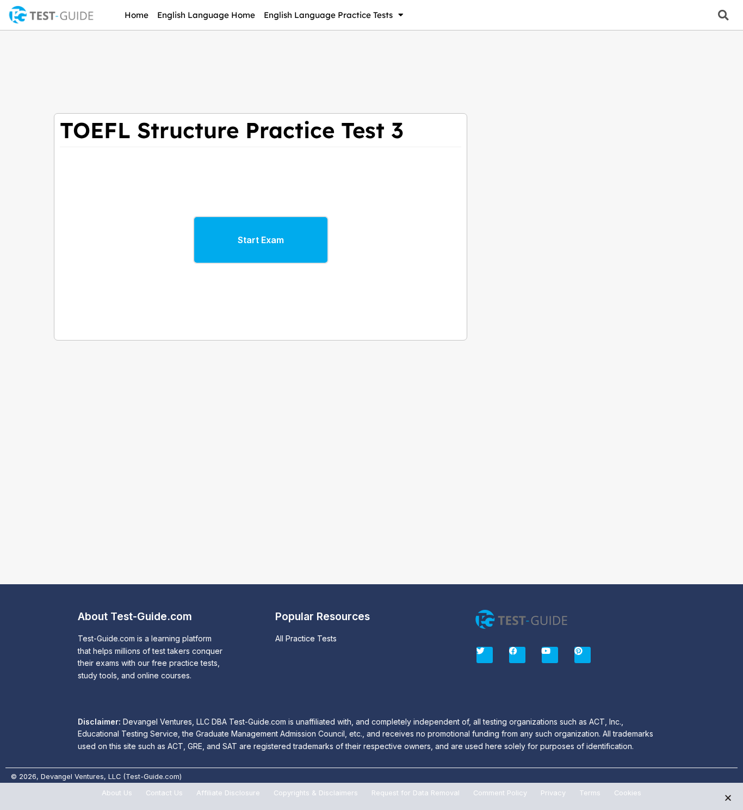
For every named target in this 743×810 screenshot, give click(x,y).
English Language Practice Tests (328, 15)
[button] (723, 14)
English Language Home (206, 15)
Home (136, 15)
